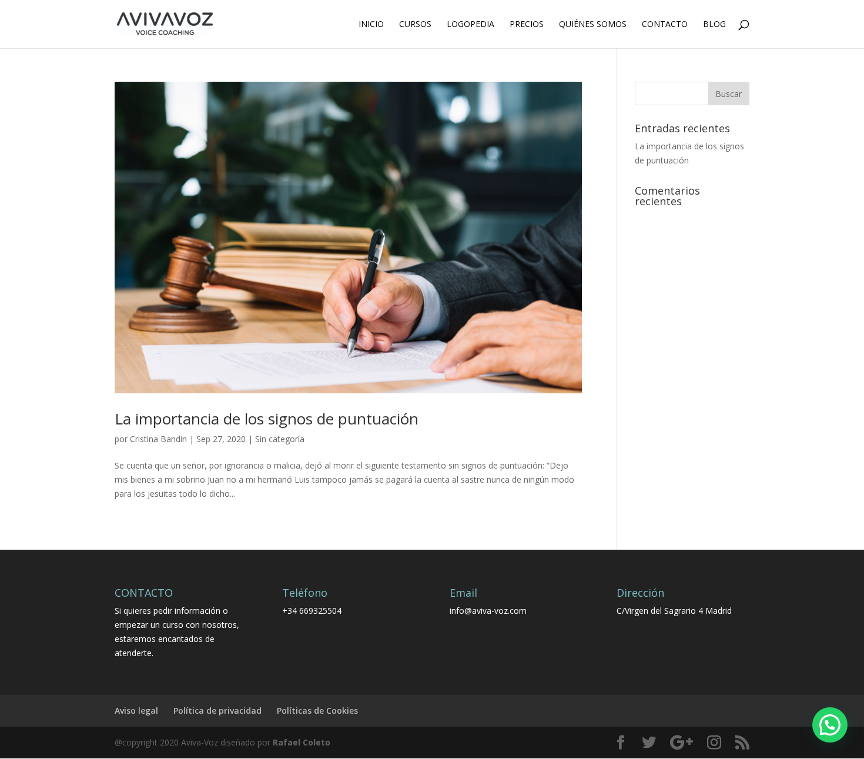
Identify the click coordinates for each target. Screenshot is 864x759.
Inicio (371, 24)
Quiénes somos (593, 24)
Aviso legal (136, 710)
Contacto (665, 24)
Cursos (415, 24)
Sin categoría (279, 438)
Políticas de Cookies (317, 710)
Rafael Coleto (301, 742)
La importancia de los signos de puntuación (266, 418)
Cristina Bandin (158, 438)
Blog (714, 24)
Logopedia (470, 24)
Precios (527, 24)
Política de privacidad (217, 710)
